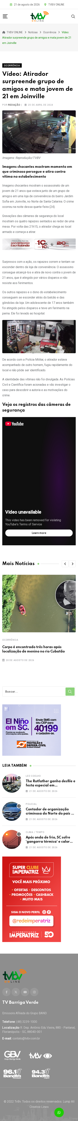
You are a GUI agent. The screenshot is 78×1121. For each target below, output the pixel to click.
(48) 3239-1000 (26, 1022)
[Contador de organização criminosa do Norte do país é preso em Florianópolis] (11, 811)
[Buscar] (73, 16)
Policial (31, 804)
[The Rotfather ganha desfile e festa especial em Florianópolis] (11, 783)
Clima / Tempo (35, 832)
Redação (14, 105)
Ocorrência (10, 640)
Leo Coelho (33, 776)
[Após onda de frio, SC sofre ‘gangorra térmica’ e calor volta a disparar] (11, 839)
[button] (65, 563)
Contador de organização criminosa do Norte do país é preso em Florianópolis (49, 814)
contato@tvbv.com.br (26, 1038)
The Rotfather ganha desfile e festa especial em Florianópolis (50, 786)
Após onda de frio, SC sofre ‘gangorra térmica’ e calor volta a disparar (48, 842)
